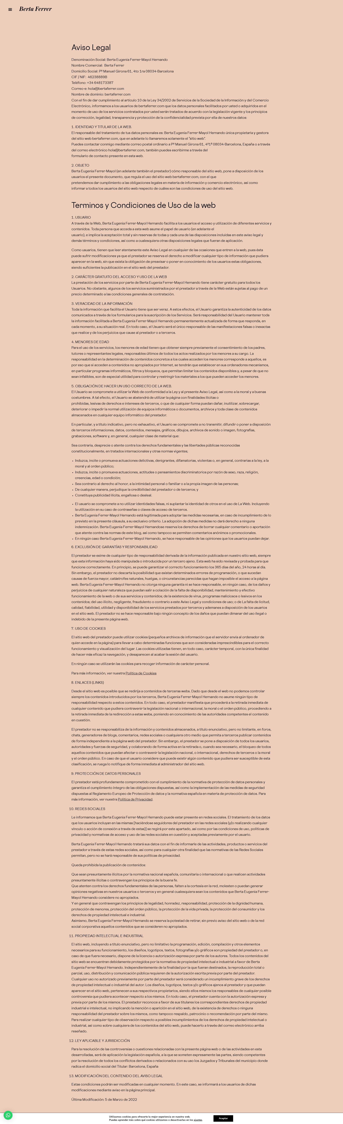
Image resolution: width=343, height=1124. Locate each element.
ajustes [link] (198, 1120)
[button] (10, 9)
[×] (8, 1115)
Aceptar (223, 1118)
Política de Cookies (141, 673)
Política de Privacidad (135, 799)
